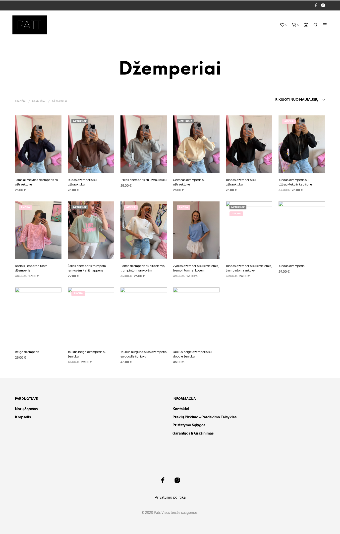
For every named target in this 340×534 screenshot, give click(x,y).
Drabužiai (39, 101)
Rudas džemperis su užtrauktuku (82, 182)
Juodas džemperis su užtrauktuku (241, 182)
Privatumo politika (170, 497)
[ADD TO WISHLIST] (38, 166)
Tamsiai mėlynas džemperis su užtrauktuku (36, 182)
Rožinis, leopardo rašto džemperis (31, 268)
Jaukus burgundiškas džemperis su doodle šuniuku (143, 354)
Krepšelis (23, 417)
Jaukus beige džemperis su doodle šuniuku (192, 354)
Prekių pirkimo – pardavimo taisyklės (204, 417)
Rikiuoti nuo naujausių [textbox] (297, 99)
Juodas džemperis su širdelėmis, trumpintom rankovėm (249, 268)
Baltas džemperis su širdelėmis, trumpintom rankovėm (142, 268)
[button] (283, 24)
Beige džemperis (27, 352)
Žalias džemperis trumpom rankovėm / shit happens (87, 268)
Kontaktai (180, 408)
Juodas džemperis (291, 266)
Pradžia (20, 101)
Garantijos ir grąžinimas (193, 433)
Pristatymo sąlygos (188, 425)
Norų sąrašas (26, 408)
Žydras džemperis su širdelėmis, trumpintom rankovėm (196, 268)
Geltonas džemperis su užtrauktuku (189, 182)
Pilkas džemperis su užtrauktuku (143, 180)
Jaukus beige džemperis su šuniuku (87, 354)
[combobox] (290, 99)
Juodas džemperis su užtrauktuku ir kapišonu (295, 182)
